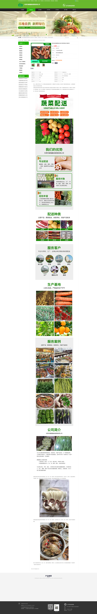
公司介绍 (48, 9)
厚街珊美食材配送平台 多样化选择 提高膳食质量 (23, 95)
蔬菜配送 (20, 48)
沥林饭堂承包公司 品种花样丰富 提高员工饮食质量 (23, 78)
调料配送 (20, 59)
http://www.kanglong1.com (35, 568)
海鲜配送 (29, 40)
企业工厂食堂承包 (22, 61)
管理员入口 (33, 608)
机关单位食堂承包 (22, 63)
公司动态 (57, 9)
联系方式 (74, 9)
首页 (22, 40)
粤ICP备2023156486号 (31, 605)
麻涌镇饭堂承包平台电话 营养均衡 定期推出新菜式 (23, 86)
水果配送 (20, 72)
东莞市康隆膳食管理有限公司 (25, 607)
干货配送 (20, 68)
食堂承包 (20, 46)
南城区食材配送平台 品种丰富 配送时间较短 (23, 82)
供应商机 (31, 9)
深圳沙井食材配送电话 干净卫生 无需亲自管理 (23, 97)
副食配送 (20, 70)
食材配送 (20, 57)
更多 (27, 76)
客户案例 (65, 9)
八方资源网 (26, 608)
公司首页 (22, 9)
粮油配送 (20, 50)
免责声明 (30, 608)
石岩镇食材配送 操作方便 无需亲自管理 (23, 80)
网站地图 (36, 608)
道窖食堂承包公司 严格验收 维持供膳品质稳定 (23, 84)
